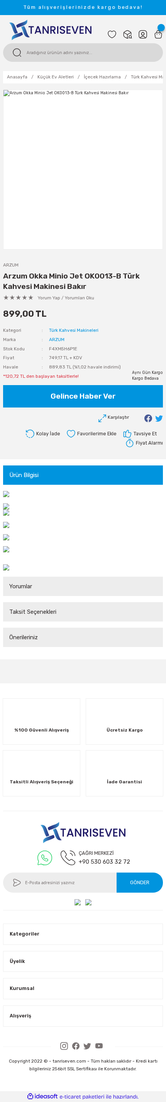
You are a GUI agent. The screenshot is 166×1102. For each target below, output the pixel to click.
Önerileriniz (23, 637)
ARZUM (11, 265)
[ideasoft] (42, 1096)
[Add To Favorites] (91, 433)
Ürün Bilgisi (24, 475)
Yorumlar (20, 586)
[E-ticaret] (82, 1097)
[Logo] (50, 29)
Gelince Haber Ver (83, 396)
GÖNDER (139, 882)
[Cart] (158, 34)
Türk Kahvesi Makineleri (73, 330)
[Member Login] (142, 34)
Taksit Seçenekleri (32, 611)
